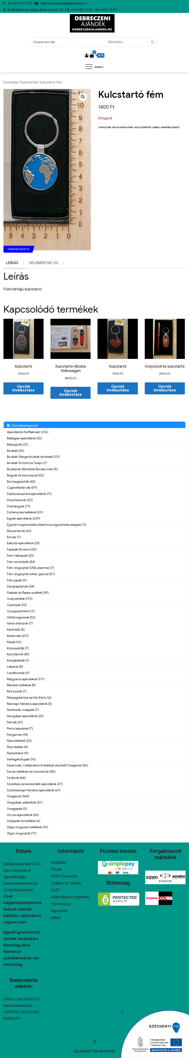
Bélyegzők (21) (17, 444)
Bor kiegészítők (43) (21, 481)
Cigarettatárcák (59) (22, 487)
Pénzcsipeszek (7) (20, 728)
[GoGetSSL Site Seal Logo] (118, 899)
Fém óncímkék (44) (21, 562)
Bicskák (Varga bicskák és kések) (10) (33, 457)
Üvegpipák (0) (17, 809)
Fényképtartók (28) (20, 586)
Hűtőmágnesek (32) (21, 617)
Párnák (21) (15, 722)
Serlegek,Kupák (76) (21, 759)
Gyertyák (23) (17, 605)
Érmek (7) (14, 537)
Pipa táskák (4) (17, 747)
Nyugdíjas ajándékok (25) (25, 716)
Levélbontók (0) (18, 673)
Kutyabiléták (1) (18, 660)
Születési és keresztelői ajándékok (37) (35, 784)
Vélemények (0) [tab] (43, 263)
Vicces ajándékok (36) (23, 815)
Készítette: (83, 1051)
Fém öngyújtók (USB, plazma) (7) (30, 568)
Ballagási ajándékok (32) (24, 438)
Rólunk (56, 869)
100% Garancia (64, 876)
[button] (83, 97)
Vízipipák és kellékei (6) (23, 821)
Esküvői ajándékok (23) (23, 543)
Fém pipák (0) (17, 580)
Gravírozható (170, 127)
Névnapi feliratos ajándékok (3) (29, 704)
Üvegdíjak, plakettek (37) (25, 802)
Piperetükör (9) (17, 753)
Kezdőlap (10, 82)
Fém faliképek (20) (20, 555)
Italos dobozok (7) (20, 623)
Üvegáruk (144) (18, 796)
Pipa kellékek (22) (19, 741)
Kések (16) (14, 642)
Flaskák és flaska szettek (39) (28, 593)
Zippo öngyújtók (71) (21, 833)
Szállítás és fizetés (66, 883)
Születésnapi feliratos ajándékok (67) (34, 790)
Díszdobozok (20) (20, 500)
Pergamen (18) (17, 735)
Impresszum (61, 904)
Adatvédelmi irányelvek (70, 897)
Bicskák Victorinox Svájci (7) (27, 463)
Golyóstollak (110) (19, 599)
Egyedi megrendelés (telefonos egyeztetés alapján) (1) (46, 525)
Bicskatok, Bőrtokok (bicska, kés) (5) (32, 469)
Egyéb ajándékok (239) (23, 518)
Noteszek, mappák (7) (23, 710)
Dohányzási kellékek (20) (25, 512)
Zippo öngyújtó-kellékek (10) (27, 827)
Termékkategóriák (24, 425)
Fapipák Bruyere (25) (22, 549)
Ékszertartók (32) (19, 531)
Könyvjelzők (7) (18, 648)
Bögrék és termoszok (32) (25, 475)
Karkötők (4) (16, 629)
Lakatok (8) (15, 667)
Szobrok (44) (16, 778)
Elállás (56, 918)
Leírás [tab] (12, 263)
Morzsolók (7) (17, 691)
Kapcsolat (59, 911)
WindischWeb (103, 1051)
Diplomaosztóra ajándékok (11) (29, 494)
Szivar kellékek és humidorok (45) (31, 771)
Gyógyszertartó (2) (21, 611)
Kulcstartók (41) (18, 654)
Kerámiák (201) (18, 636)
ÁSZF (55, 890)
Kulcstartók (29, 82)
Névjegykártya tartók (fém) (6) (29, 697)
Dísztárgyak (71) (18, 506)
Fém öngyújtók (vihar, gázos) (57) (31, 574)
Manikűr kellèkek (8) (21, 685)
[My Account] (87, 55)
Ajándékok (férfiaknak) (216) (27, 432)
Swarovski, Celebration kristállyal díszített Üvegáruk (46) (47, 765)
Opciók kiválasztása (23, 388)
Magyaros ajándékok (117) (26, 679)
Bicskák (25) (15, 451)
